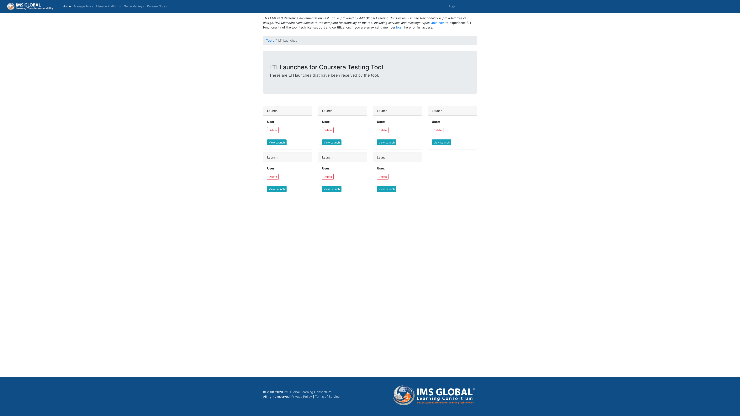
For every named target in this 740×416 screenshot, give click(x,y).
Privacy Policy (301, 396)
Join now (438, 23)
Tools (270, 40)
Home (67, 6)
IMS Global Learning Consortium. (308, 392)
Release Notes (157, 6)
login (399, 27)
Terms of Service (327, 396)
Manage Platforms (108, 6)
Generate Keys (134, 6)
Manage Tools (83, 6)
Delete (273, 130)
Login (453, 6)
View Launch (277, 142)
